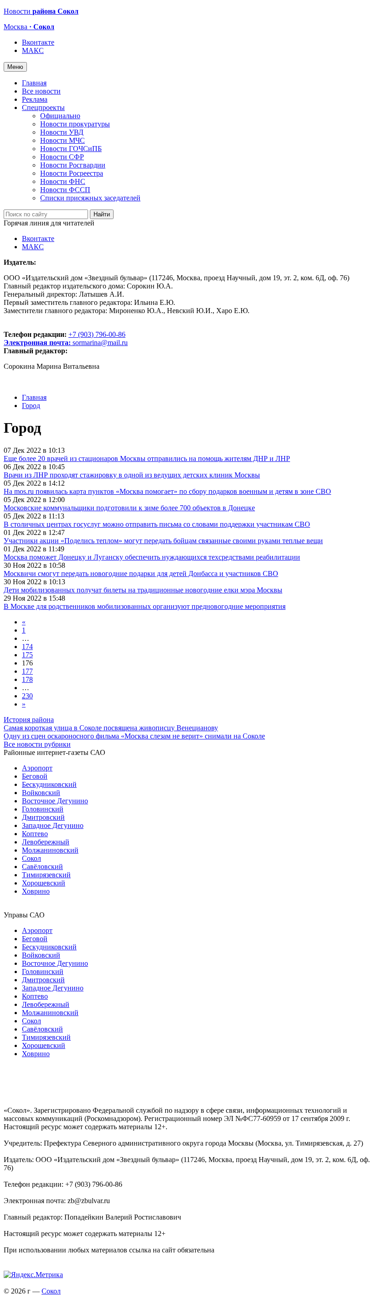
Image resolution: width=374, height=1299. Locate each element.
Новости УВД (61, 132)
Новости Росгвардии (72, 165)
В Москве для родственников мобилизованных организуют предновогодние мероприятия (145, 606)
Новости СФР (62, 157)
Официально (60, 116)
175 (27, 655)
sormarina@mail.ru (100, 342)
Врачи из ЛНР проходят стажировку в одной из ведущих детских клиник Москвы (132, 475)
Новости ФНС (62, 181)
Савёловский (42, 866)
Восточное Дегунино (55, 801)
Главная (34, 83)
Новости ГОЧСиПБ (71, 148)
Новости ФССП (65, 190)
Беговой (34, 776)
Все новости (41, 91)
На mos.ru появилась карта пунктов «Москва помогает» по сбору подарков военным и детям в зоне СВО (167, 491)
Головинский (42, 809)
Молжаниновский (50, 850)
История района (29, 719)
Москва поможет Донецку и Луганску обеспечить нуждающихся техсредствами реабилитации (152, 557)
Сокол (31, 858)
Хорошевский (43, 883)
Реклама (34, 99)
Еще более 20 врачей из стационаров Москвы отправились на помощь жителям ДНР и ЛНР (147, 458)
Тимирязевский (46, 875)
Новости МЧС (62, 140)
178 (27, 679)
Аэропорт (37, 768)
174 (27, 646)
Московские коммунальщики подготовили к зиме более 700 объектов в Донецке (129, 508)
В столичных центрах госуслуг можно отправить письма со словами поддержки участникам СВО (157, 524)
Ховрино (36, 891)
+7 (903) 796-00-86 (64, 338)
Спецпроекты (43, 107)
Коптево (35, 834)
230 (27, 696)
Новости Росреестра (71, 173)
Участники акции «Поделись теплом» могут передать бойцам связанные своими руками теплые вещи (163, 541)
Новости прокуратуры (75, 124)
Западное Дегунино (52, 825)
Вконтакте (38, 42)
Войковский (41, 792)
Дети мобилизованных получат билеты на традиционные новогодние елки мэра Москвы (143, 590)
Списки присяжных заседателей (90, 198)
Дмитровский (43, 817)
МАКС (33, 50)
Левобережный (45, 842)
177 (27, 671)
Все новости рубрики (37, 744)
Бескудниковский (49, 784)
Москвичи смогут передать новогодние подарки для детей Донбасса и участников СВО (141, 573)
